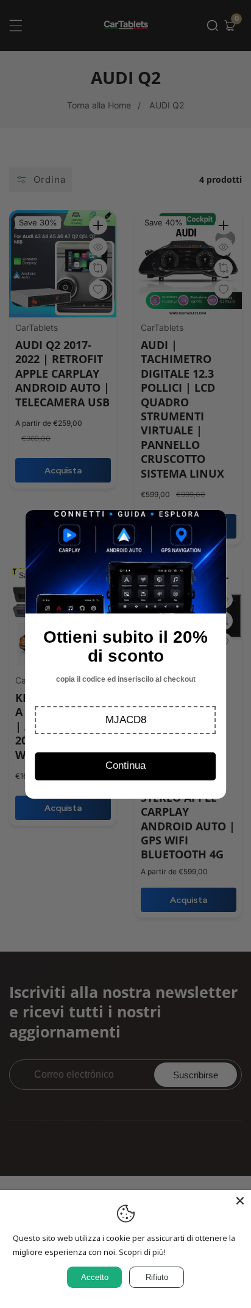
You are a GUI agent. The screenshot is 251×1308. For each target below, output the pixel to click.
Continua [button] (125, 765)
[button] (125, 720)
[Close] (240, 1201)
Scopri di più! (142, 1251)
